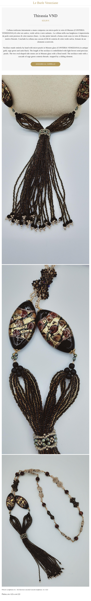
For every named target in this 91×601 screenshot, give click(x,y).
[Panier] (88, 3)
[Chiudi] (3, 3)
